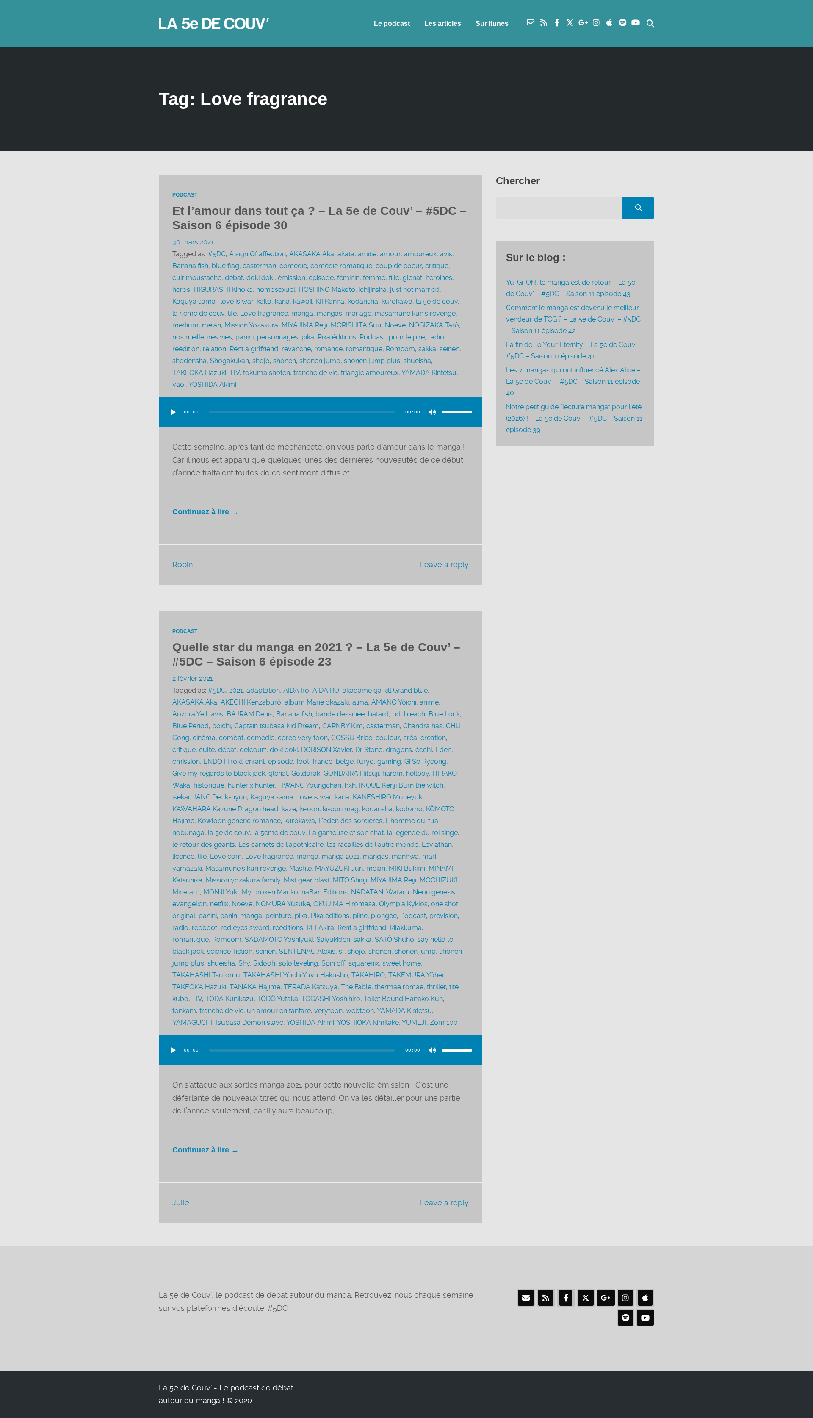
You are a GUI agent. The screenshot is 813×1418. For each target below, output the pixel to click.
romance (328, 349)
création (433, 738)
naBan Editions (324, 892)
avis (446, 254)
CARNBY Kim (342, 726)
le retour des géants (203, 845)
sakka (427, 349)
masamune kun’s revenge (415, 313)
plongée (384, 916)
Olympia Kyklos (403, 904)
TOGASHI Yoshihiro (330, 999)
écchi (423, 750)
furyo (365, 762)
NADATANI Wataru (380, 892)
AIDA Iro (296, 690)
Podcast (184, 195)
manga (302, 313)
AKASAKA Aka (311, 254)
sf (341, 951)
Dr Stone (368, 750)
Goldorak (305, 773)
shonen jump (319, 361)
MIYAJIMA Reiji (304, 325)
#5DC (217, 254)
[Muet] (432, 412)
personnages (277, 337)
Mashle (300, 868)
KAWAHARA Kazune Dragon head (225, 809)
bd (396, 714)
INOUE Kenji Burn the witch (401, 785)
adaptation (263, 690)
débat (234, 278)
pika (307, 337)
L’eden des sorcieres (350, 821)
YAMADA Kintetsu (428, 373)
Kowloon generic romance (239, 821)
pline (360, 916)
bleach (414, 714)
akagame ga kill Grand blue (385, 690)
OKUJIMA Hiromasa (344, 904)
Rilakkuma (406, 928)
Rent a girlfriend (254, 349)
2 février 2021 (192, 678)
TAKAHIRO (368, 975)
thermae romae (399, 987)
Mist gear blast (306, 880)
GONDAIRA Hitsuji (351, 773)
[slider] (457, 412)
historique (209, 785)
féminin (348, 278)
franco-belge (333, 762)
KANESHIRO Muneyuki (388, 797)
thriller (436, 987)
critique (436, 266)
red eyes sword (245, 928)
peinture (278, 916)
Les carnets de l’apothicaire (281, 845)
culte (207, 750)
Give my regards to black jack (218, 773)
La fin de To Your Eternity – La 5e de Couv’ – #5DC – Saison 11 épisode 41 (574, 350)
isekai (180, 797)
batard (378, 714)
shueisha (417, 361)
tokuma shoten (266, 373)
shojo (261, 361)
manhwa (405, 856)
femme (374, 278)
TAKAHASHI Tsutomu (206, 975)
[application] (320, 420)
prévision (443, 916)
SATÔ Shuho (394, 939)
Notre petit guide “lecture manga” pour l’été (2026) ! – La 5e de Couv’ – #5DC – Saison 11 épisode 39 (574, 418)
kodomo (409, 809)
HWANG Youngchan (309, 785)
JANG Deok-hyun (220, 797)
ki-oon (309, 809)
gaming (389, 762)
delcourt (253, 750)
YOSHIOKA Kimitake (368, 1022)
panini (244, 337)
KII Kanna (329, 301)
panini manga (241, 916)
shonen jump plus (372, 361)
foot (302, 762)
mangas (329, 313)
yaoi (178, 384)
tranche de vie (315, 373)
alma (360, 702)
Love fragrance (264, 313)
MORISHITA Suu (356, 325)
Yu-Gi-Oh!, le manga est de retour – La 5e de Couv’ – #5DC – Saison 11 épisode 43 (570, 288)
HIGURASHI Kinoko (223, 290)
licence (183, 856)
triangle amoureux (369, 373)
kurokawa (397, 301)
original (183, 916)
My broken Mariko (270, 892)
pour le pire (407, 337)
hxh (350, 785)
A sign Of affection (257, 254)
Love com (226, 856)
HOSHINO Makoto (327, 290)
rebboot (204, 928)
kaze (289, 809)
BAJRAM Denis (250, 714)
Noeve (395, 325)
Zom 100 (444, 1022)
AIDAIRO (325, 690)
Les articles (442, 23)
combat (231, 738)
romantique (364, 349)
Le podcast (392, 23)
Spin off (333, 963)
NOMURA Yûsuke (283, 904)
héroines (439, 278)
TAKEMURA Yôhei (415, 975)
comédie (293, 266)
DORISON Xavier (326, 750)
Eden (443, 750)
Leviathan (437, 845)
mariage (358, 313)
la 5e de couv (437, 301)
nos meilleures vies (202, 337)
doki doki (260, 278)
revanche (296, 349)
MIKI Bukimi (407, 868)
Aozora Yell (189, 714)
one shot (444, 904)
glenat (412, 278)
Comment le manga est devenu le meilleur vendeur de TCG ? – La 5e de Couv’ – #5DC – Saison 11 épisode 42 (573, 319)
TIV (235, 373)
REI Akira (320, 928)
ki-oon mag (341, 809)
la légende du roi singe (422, 833)
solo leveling (298, 963)
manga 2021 (340, 856)
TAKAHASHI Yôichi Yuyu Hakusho (295, 975)
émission (291, 278)
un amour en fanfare (279, 1011)
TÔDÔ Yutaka (277, 999)
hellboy (417, 773)
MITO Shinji (350, 880)
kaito (264, 301)
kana (282, 301)
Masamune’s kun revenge (245, 868)
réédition (185, 349)
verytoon (328, 1011)
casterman (259, 266)
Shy (244, 963)
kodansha (363, 301)
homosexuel (275, 290)
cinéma (204, 738)
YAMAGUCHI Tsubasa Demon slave (227, 1022)
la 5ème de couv (198, 313)
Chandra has (422, 726)
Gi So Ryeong (425, 762)
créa (410, 738)
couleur (388, 738)
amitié (367, 254)
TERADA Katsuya (310, 987)
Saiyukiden (333, 939)
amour (390, 254)
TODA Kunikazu (229, 999)
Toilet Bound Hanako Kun (403, 999)
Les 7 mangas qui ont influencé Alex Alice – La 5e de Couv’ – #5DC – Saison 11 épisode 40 (573, 381)
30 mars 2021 (193, 242)
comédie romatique (341, 266)
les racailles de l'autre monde (372, 845)
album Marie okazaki (317, 702)
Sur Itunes (492, 23)
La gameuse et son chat (346, 833)
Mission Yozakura (251, 325)
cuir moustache (196, 278)
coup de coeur (399, 266)
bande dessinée (340, 714)
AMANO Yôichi (393, 702)
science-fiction (229, 951)
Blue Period (190, 726)
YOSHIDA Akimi (212, 384)
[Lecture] (173, 412)
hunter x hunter (251, 785)
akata (345, 254)
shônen (284, 361)
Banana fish (190, 266)
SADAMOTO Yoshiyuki (279, 939)
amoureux (420, 254)
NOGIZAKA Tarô (434, 325)
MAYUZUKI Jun (339, 868)
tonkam (184, 1011)
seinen (449, 349)
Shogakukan (229, 361)
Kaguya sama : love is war (212, 301)
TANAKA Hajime (255, 987)
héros (181, 290)
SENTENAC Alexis (307, 951)
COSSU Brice (351, 738)
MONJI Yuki (220, 892)
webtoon (360, 1011)
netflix (219, 904)
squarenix (363, 963)
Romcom (400, 349)
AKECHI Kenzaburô (251, 702)
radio (436, 337)
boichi (221, 726)
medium (185, 325)
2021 (236, 690)
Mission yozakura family (243, 880)
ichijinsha (373, 290)
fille (394, 278)
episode (321, 278)
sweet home (401, 963)
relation (214, 349)
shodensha (189, 361)
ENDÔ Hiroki (222, 762)
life (232, 313)
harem (392, 773)
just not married (415, 290)
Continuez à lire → (205, 512)
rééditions (288, 928)
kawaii (302, 301)
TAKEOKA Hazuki (199, 373)
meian (211, 325)
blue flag (225, 266)
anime (429, 702)
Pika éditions (337, 337)
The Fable (356, 987)
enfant (255, 762)
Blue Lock (444, 714)
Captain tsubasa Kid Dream (276, 726)
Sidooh (264, 963)
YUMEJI (414, 1022)
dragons (399, 750)
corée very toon (303, 738)
